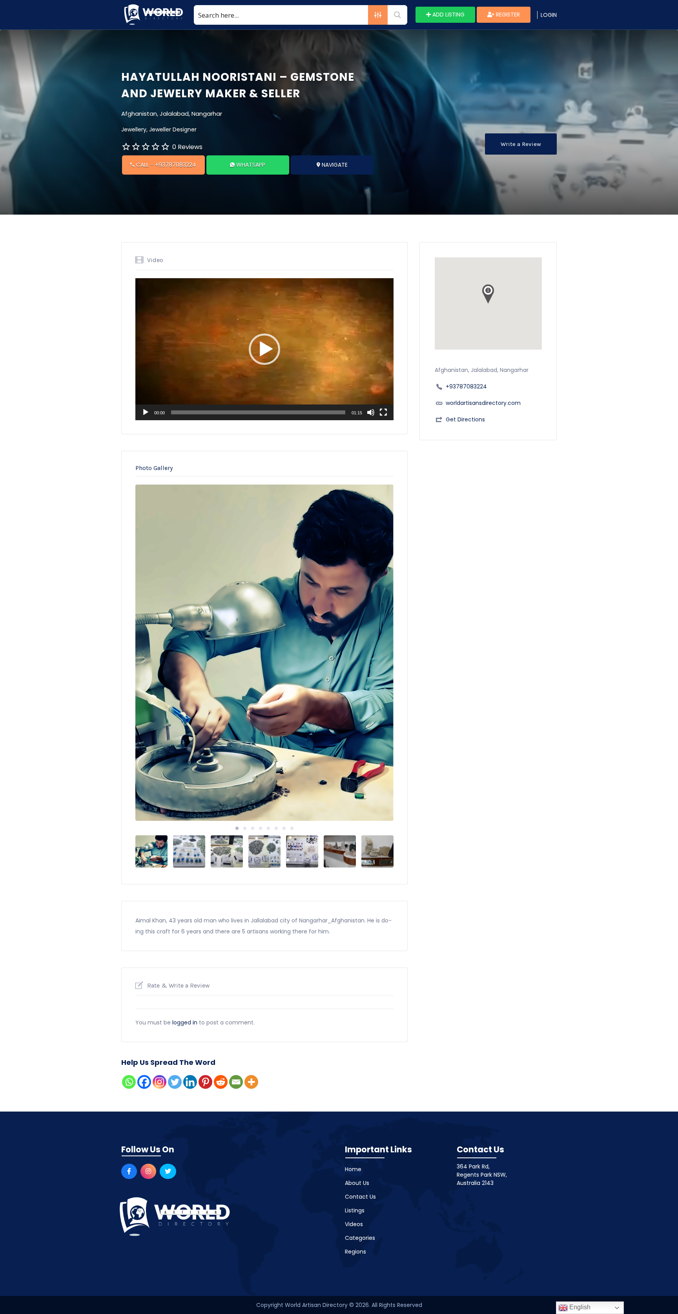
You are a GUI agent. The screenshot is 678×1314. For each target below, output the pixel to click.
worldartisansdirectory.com (483, 403)
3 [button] (253, 828)
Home (353, 1169)
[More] (251, 1082)
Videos (354, 1224)
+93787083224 (466, 386)
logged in (184, 1022)
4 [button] (260, 828)
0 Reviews (187, 146)
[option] (264, 653)
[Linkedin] (190, 1082)
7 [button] (284, 828)
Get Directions (465, 419)
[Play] (145, 412)
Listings (355, 1210)
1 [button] (237, 828)
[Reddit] (221, 1082)
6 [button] (276, 828)
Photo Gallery (154, 468)
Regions (355, 1252)
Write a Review (521, 144)
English (579, 1307)
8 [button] (292, 828)
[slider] (258, 412)
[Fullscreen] (383, 412)
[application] (264, 349)
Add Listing (448, 14)
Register (507, 14)
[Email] (236, 1082)
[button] (264, 349)
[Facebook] (144, 1082)
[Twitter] (175, 1082)
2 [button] (245, 828)
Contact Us (360, 1197)
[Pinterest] (205, 1082)
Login (549, 15)
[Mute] (371, 412)
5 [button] (268, 828)
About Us (357, 1183)
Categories (360, 1238)
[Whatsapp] (129, 1082)
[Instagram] (159, 1082)
